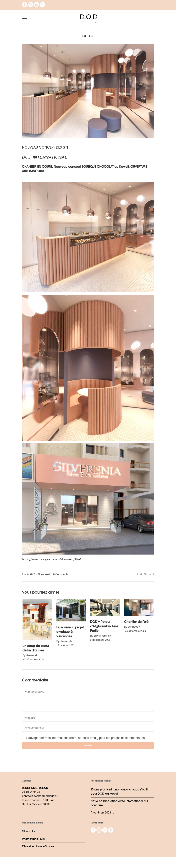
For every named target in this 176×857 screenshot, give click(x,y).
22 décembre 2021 (33, 659)
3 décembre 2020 (100, 639)
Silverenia (28, 831)
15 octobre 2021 (65, 645)
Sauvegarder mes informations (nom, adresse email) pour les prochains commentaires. (85, 738)
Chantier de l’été (136, 622)
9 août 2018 (28, 574)
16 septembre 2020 (135, 630)
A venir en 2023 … (102, 812)
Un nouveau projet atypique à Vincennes (70, 631)
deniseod (31, 655)
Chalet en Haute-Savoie (38, 846)
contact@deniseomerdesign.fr (40, 796)
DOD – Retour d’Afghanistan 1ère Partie (104, 626)
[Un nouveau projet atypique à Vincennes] (71, 610)
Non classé (44, 574)
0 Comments (60, 574)
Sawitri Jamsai (101, 635)
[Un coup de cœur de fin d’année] (37, 619)
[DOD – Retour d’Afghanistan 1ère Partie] (105, 607)
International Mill (33, 839)
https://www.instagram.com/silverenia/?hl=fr (52, 559)
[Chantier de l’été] (138, 607)
